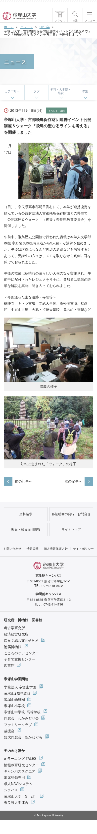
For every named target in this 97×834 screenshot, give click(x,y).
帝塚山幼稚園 (14, 699)
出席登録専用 (14, 777)
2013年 (45, 26)
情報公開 (33, 548)
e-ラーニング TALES (20, 758)
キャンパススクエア (19, 771)
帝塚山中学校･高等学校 (22, 711)
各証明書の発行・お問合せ (71, 513)
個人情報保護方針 (56, 548)
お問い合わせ (12, 548)
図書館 (9, 665)
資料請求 (25, 513)
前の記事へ (23, 481)
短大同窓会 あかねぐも (23, 736)
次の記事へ (73, 481)
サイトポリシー (83, 548)
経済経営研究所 (16, 633)
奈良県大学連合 (16, 802)
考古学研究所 (14, 627)
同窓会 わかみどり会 (21, 718)
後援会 (9, 730)
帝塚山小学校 (14, 705)
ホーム (9, 26)
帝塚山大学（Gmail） (21, 796)
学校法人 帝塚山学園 (20, 686)
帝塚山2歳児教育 (17, 693)
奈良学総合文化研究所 (21, 640)
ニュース (26, 26)
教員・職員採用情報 (25, 529)
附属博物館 (12, 646)
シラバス (11, 789)
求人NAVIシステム (18, 783)
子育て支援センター (19, 659)
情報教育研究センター (21, 764)
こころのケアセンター (21, 652)
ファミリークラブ (18, 724)
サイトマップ (71, 529)
